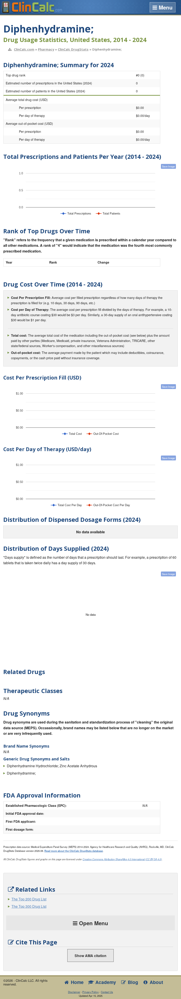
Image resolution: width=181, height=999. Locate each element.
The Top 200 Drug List (28, 899)
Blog (132, 982)
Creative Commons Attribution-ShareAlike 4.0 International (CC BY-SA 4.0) (122, 859)
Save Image (168, 166)
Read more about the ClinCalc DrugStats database (73, 851)
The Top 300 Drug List (28, 906)
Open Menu (92, 923)
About (155, 982)
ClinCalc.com (24, 49)
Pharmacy (46, 49)
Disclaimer (74, 992)
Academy (105, 982)
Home (77, 982)
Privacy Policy (90, 992)
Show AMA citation (90, 955)
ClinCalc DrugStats (73, 49)
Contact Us (107, 992)
